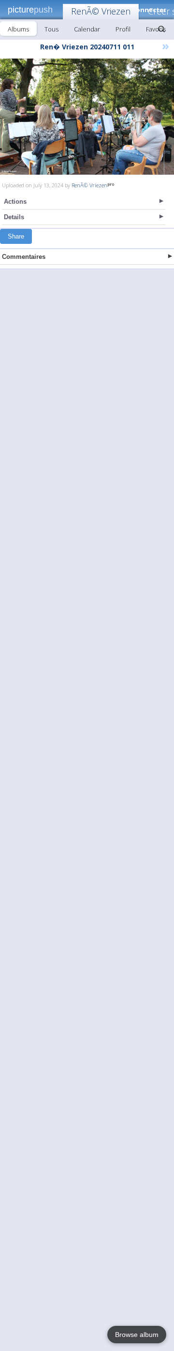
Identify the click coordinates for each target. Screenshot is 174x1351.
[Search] (161, 29)
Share (16, 236)
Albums (18, 29)
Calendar (87, 29)
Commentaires (23, 256)
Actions (15, 201)
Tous (51, 29)
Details (14, 217)
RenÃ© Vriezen (100, 11)
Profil (123, 29)
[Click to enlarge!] (87, 117)
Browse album (137, 1334)
